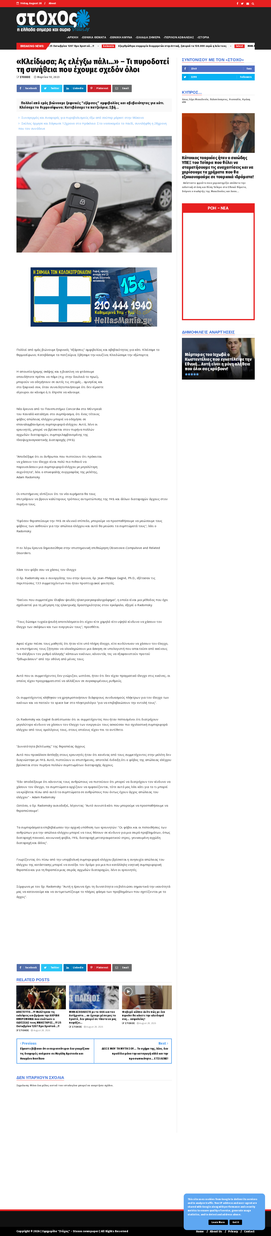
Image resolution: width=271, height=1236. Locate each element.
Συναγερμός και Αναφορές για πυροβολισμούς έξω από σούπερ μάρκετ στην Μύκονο (82, 118)
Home (200, 1231)
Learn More (218, 1222)
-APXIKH (72, 37)
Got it (236, 1222)
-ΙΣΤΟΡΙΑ (203, 37)
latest (168, 46)
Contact (249, 1231)
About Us (216, 1231)
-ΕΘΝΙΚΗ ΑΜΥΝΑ (120, 37)
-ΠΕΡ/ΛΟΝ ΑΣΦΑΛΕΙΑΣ (178, 37)
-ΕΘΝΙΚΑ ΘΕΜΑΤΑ (93, 37)
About (52, 3)
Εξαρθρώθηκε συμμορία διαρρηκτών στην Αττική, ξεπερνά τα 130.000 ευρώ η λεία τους (101, 45)
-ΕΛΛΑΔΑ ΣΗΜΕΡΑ (147, 37)
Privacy (233, 1231)
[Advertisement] (138, 429)
